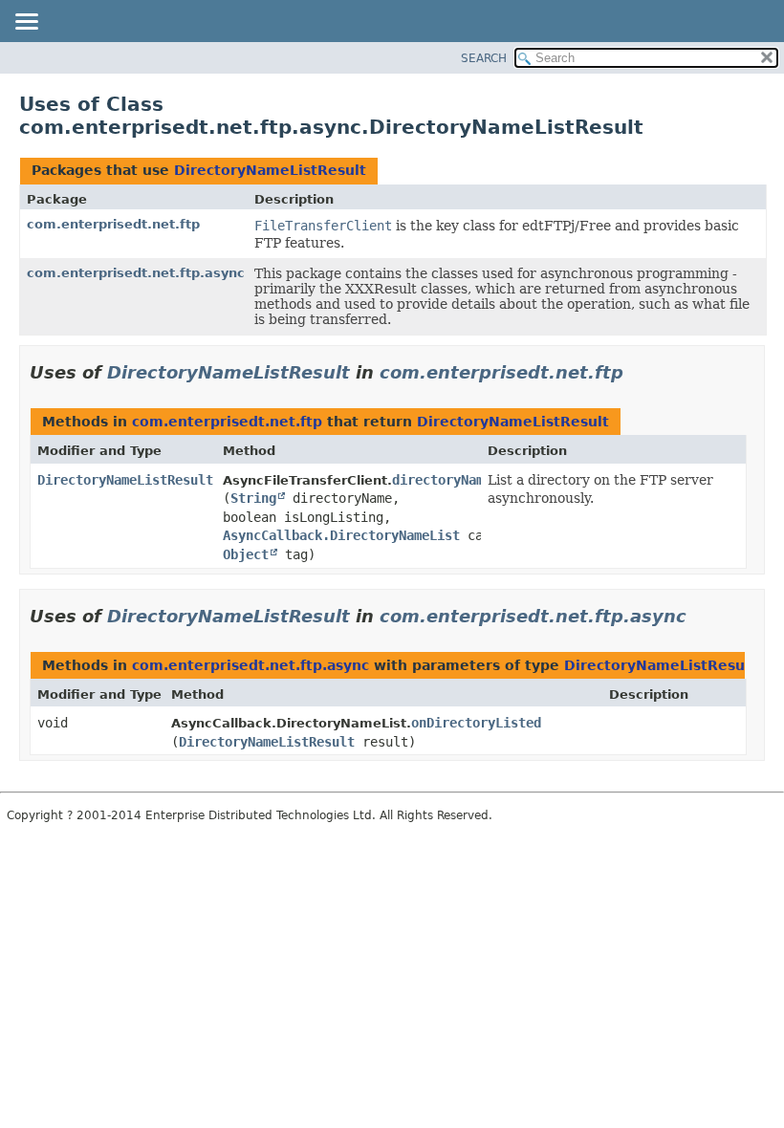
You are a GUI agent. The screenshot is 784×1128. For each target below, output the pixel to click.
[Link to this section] (636, 372)
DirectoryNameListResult (270, 170)
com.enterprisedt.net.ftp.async (136, 273)
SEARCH (484, 58)
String (253, 498)
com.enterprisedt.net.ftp (113, 224)
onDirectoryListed (476, 722)
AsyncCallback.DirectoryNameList (341, 535)
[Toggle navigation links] (26, 23)
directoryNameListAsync (476, 480)
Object (246, 554)
